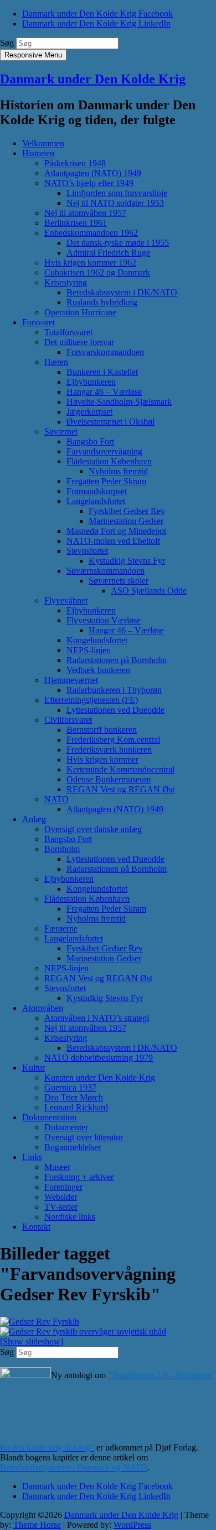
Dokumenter (66, 1127)
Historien (38, 153)
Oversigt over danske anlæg (93, 829)
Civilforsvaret (68, 719)
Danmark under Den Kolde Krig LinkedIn (96, 23)
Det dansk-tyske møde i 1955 (117, 242)
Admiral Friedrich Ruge (108, 252)
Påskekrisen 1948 (75, 163)
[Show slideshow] (31, 1341)
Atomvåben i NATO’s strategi (96, 1018)
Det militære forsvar (79, 342)
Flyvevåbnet (66, 600)
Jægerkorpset (89, 411)
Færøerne (61, 928)
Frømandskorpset (96, 491)
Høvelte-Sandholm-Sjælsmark (119, 401)
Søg (7, 42)
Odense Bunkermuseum (108, 779)
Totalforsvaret (68, 332)
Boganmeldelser (72, 1147)
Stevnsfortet (87, 550)
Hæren (56, 362)
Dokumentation (49, 1117)
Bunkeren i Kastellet (102, 372)
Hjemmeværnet (71, 680)
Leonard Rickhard (76, 1107)
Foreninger (63, 1187)
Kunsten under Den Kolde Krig (99, 1077)
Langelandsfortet (95, 501)
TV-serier (61, 1206)
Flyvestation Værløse (103, 620)
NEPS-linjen (88, 650)
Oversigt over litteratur (83, 1137)
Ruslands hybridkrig (101, 302)
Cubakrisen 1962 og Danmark (97, 272)
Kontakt (36, 1226)
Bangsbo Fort (90, 441)
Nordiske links (69, 1216)
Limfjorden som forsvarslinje (116, 193)
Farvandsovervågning (104, 451)
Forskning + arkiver (79, 1177)
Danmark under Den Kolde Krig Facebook (97, 13)
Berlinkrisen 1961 (75, 222)
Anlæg (34, 819)
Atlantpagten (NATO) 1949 (92, 173)
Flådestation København (109, 461)
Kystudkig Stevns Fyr (127, 560)
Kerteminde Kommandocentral (120, 769)
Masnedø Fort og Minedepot (116, 531)
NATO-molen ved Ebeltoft (113, 541)
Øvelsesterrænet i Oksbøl (110, 421)
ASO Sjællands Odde (149, 590)
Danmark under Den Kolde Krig (93, 79)
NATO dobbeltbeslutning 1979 (98, 1057)
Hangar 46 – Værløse (104, 391)
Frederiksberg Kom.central (113, 739)
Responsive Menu (33, 55)
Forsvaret (38, 322)
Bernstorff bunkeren (101, 729)
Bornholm (62, 849)
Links (32, 1157)
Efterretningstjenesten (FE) (91, 700)
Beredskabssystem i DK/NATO (121, 292)
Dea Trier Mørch (73, 1097)
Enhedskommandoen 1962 (91, 232)
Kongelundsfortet (96, 640)
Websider (60, 1196)
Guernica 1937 (70, 1087)
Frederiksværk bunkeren (109, 749)
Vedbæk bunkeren (98, 670)
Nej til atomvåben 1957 (85, 213)
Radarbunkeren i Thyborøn (114, 690)
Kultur (33, 1067)
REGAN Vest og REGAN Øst (120, 789)
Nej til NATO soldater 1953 (115, 203)
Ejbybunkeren (91, 382)
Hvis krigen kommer (102, 759)
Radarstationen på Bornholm (116, 660)
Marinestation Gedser (126, 521)
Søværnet (61, 431)
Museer (57, 1167)
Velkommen (43, 143)
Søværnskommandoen (105, 570)
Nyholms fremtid (118, 471)
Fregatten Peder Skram (106, 481)
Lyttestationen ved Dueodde (115, 709)
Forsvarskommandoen (105, 352)
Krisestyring (65, 282)
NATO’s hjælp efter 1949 (88, 183)
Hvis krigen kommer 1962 (90, 262)
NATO (56, 799)
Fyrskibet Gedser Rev (127, 511)
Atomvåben (42, 1008)
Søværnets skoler (118, 580)
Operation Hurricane (80, 312)
